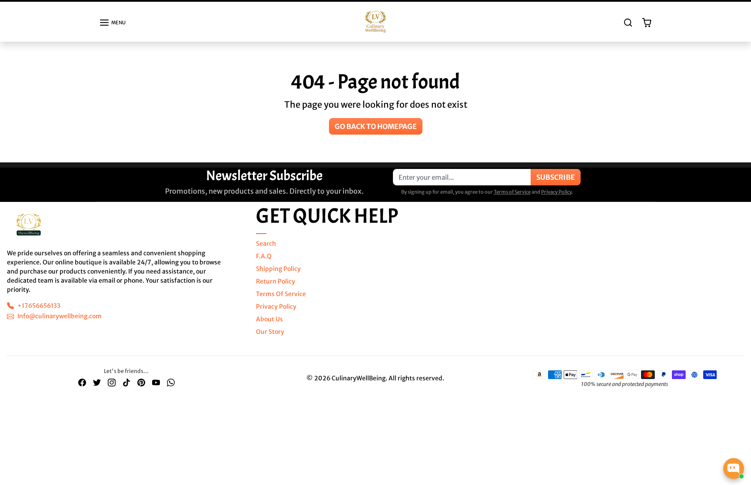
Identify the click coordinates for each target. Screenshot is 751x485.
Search (266, 243)
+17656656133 (38, 306)
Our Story (270, 332)
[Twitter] (97, 382)
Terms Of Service (281, 294)
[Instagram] (111, 382)
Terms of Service (512, 192)
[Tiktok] (126, 382)
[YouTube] (156, 382)
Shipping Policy (278, 269)
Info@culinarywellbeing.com (59, 316)
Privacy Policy (556, 192)
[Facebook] (82, 382)
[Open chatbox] (733, 468)
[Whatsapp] (170, 382)
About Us (269, 319)
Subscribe (555, 177)
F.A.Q (264, 256)
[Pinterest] (141, 382)
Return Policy (275, 281)
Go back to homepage (376, 126)
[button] (112, 23)
